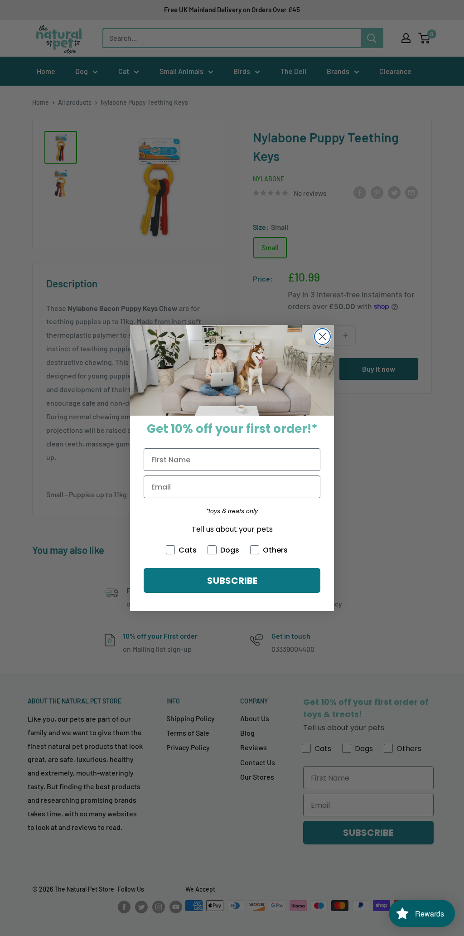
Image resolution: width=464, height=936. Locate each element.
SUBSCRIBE (232, 580)
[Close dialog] (322, 336)
